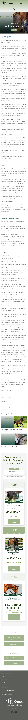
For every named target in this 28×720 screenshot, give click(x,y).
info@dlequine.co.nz (10, 690)
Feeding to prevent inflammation (14, 424)
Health (14, 29)
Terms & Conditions (7, 694)
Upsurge (23, 717)
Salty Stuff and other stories (14, 441)
